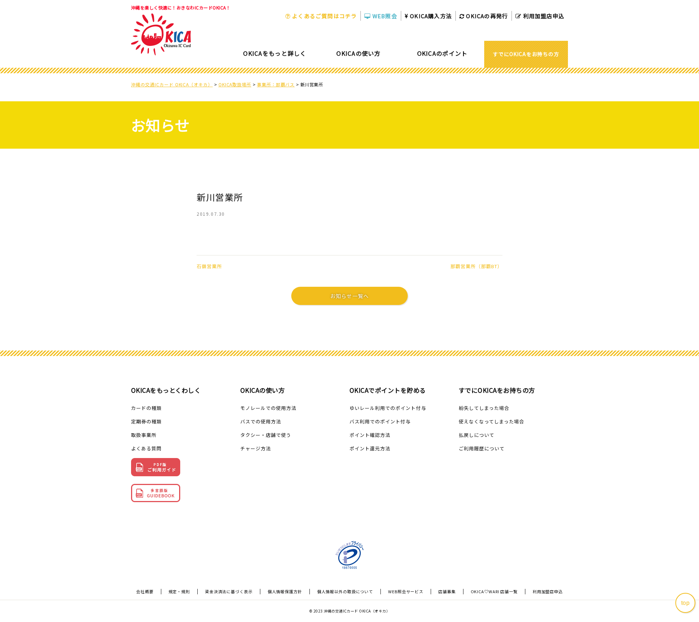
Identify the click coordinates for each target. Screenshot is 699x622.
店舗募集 (447, 591)
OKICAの (486, 16)
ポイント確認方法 (370, 434)
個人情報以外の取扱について (345, 591)
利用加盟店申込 (542, 16)
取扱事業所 (144, 434)
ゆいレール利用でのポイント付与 (388, 407)
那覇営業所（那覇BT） (476, 266)
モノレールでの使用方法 (268, 407)
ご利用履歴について (482, 448)
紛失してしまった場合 (484, 407)
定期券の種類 (146, 421)
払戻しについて (476, 434)
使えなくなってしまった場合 (492, 421)
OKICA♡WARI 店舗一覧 (494, 591)
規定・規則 (179, 591)
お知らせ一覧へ (349, 296)
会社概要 (145, 591)
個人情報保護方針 (285, 591)
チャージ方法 (255, 448)
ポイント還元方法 (370, 448)
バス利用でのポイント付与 (380, 421)
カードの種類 (146, 407)
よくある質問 (146, 448)
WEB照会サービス (405, 591)
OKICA (430, 16)
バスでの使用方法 (260, 421)
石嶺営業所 (209, 266)
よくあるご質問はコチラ (324, 16)
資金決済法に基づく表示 (229, 591)
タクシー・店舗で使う (265, 434)
